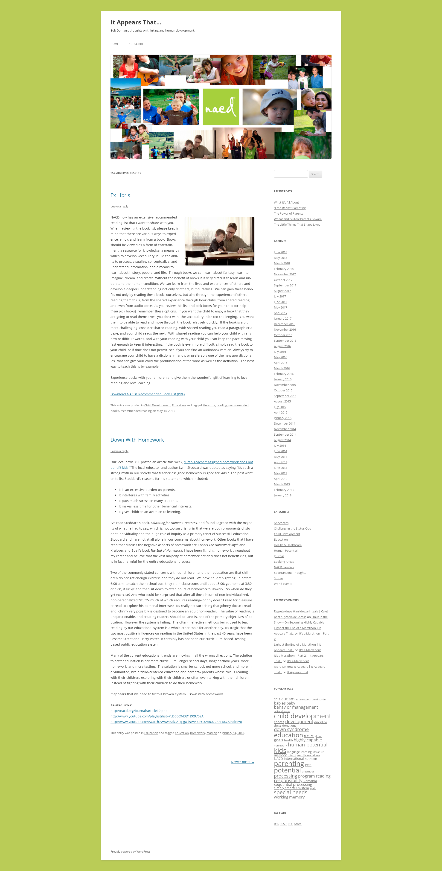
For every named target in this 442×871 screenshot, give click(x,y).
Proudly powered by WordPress (130, 852)
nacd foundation (308, 755)
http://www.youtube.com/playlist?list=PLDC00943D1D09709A (157, 716)
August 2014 (282, 440)
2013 (277, 699)
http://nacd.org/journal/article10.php (139, 710)
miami (292, 755)
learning (306, 752)
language (293, 752)
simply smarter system (291, 788)
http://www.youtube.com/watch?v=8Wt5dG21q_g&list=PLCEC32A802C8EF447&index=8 (176, 722)
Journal (279, 556)
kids (280, 750)
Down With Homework (137, 439)
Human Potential (285, 550)
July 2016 (280, 352)
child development (302, 715)
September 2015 (285, 396)
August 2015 (282, 401)
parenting (289, 763)
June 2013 (280, 468)
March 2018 (282, 263)
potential (287, 770)
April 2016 (280, 363)
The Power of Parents (288, 213)
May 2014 (280, 456)
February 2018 (284, 269)
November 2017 (285, 274)
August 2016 (282, 346)
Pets (308, 765)
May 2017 (280, 307)
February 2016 (284, 374)
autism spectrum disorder (311, 699)
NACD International (289, 758)
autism (288, 699)
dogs (277, 725)
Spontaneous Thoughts (290, 573)
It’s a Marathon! (310, 650)
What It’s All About (286, 202)
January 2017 (282, 318)
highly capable (308, 740)
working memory (289, 797)
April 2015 (280, 412)
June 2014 (280, 451)
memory (280, 755)
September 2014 (285, 434)
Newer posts (242, 762)
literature (209, 405)
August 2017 (282, 291)
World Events (283, 584)
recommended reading (136, 411)
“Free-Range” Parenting (290, 208)
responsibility (288, 780)
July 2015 (280, 407)
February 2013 (284, 490)
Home (114, 44)
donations (289, 725)
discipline (320, 722)
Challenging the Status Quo (292, 528)
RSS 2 (283, 824)
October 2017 (283, 280)
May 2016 (280, 357)
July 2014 (280, 445)
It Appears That (297, 672)
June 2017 (280, 302)
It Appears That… (135, 22)
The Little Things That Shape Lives (297, 224)
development (299, 721)
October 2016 (283, 335)
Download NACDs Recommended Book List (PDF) (147, 394)
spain (313, 788)
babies (280, 703)
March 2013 (282, 484)
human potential (308, 744)
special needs (290, 792)
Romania (310, 781)
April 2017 (280, 313)
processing (285, 775)
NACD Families (284, 567)
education (182, 733)
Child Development (157, 405)
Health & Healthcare (288, 545)
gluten (318, 736)
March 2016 (282, 368)
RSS (276, 824)
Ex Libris (120, 195)
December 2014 (284, 423)
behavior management (296, 707)
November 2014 (285, 429)
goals (278, 740)
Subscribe (136, 44)
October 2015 (283, 390)
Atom (298, 824)
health (288, 740)
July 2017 (280, 296)
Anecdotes (281, 523)
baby (291, 703)
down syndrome (291, 729)
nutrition (311, 759)
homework (197, 733)
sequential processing (293, 784)
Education (179, 405)
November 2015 (285, 385)
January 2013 (282, 495)
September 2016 (285, 340)
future (309, 736)
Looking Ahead (284, 561)
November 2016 (285, 329)
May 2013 (280, 473)
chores (279, 722)
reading (222, 405)
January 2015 (282, 418)
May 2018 (280, 258)
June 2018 (280, 252)
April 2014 (280, 462)
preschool (308, 771)
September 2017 (285, 285)
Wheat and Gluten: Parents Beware (298, 219)
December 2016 (284, 324)
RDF (290, 824)
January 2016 (282, 379)
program (306, 776)
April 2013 (280, 479)
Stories (278, 578)
